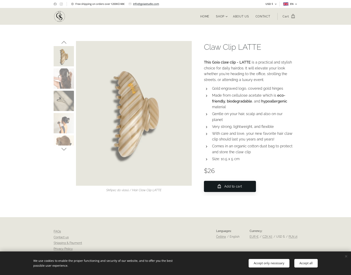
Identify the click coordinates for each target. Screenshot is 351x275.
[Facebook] (55, 4)
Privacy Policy (63, 249)
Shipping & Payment (68, 243)
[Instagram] (61, 4)
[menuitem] (206, 16)
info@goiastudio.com (146, 4)
